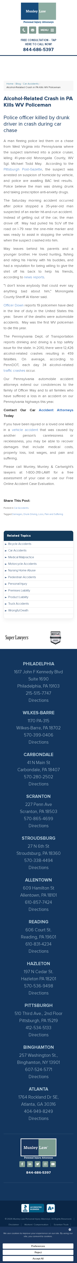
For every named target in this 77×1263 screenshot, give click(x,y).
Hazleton (38, 964)
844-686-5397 (38, 50)
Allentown (38, 880)
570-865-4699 (38, 819)
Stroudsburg (38, 838)
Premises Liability (19, 590)
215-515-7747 (38, 693)
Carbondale (38, 754)
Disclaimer (14, 1225)
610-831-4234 (38, 944)
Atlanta (38, 1089)
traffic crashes (14, 370)
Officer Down (14, 305)
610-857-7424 (38, 902)
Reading (38, 922)
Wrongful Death (18, 610)
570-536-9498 (38, 986)
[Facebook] (22, 1164)
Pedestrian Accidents (22, 577)
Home (9, 84)
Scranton (38, 796)
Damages (17, 514)
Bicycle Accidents (19, 544)
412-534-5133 (38, 1028)
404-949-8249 (38, 1111)
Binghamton (38, 1047)
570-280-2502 (38, 777)
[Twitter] (37, 1164)
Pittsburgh (39, 1005)
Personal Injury (17, 583)
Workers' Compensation (36, 1225)
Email (32, 30)
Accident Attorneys (56, 410)
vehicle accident (25, 430)
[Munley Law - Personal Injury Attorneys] (38, 13)
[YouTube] (53, 1164)
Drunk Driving (30, 514)
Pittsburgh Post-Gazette (23, 169)
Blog (18, 84)
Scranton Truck (61, 1225)
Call (23, 30)
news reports (34, 277)
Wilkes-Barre (38, 713)
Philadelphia (38, 664)
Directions (39, 700)
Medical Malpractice (21, 557)
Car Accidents (31, 84)
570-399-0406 (38, 735)
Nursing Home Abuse (22, 570)
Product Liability (18, 597)
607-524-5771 (38, 1069)
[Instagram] (45, 1164)
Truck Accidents (18, 603)
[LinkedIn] (30, 1164)
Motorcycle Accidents (22, 563)
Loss (41, 514)
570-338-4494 (38, 860)
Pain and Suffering (54, 514)
